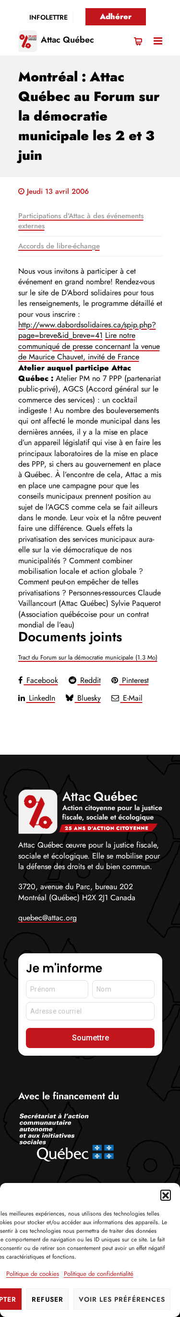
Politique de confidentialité (98, 1273)
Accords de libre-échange (59, 246)
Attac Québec (67, 39)
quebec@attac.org (47, 917)
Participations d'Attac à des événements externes (81, 221)
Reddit (89, 680)
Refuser (47, 1299)
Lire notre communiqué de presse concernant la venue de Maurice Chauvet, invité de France (89, 346)
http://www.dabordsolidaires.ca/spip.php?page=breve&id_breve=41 (87, 330)
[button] (165, 1195)
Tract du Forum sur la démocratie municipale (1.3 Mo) (87, 657)
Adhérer (116, 16)
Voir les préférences (122, 1299)
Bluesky (88, 697)
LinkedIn (40, 697)
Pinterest (134, 680)
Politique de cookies (32, 1273)
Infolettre (48, 17)
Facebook (41, 680)
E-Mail (131, 697)
